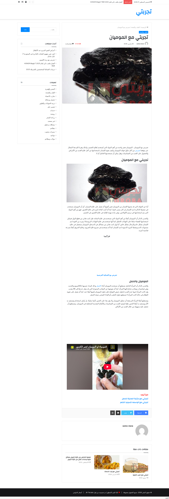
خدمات (52, 110)
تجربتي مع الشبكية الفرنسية (107, 275)
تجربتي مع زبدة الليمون (47, 60)
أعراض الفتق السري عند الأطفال (44, 50)
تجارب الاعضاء (50, 96)
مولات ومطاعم (50, 139)
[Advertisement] (106, 126)
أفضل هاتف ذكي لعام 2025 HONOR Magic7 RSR (106, 2)
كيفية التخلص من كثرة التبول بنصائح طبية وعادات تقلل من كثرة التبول (78, 458)
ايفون (167, 498)
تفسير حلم (51, 107)
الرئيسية (144, 27)
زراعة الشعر (50, 118)
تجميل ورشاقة (50, 100)
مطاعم (52, 128)
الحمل (99, 286)
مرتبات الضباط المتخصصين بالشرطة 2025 (40, 69)
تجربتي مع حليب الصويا (140, 474)
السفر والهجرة (50, 89)
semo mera (140, 44)
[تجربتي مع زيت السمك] (106, 462)
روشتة (52, 114)
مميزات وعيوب (50, 132)
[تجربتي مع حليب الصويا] (135, 464)
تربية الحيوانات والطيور (47, 103)
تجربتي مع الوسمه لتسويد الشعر (134, 402)
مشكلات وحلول (49, 125)
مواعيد (52, 135)
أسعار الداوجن (77, 492)
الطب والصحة (135, 27)
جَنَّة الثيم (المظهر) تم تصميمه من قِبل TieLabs (103, 492)
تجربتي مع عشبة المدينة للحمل (135, 398)
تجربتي (137, 150)
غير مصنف (51, 121)
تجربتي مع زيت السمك (111, 471)
